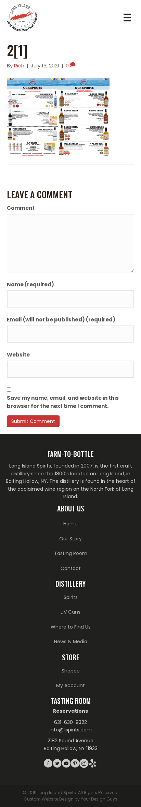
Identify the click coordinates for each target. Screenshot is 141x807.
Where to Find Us (71, 626)
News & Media (70, 641)
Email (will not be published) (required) (61, 319)
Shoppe (71, 670)
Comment (21, 207)
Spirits (71, 597)
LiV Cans (70, 611)
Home (70, 523)
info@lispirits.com (71, 729)
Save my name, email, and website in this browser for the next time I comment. (63, 402)
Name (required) (30, 284)
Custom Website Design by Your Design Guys (70, 799)
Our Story (70, 538)
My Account (70, 685)
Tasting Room (70, 553)
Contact (71, 568)
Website (18, 354)
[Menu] (127, 17)
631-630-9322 (70, 722)
